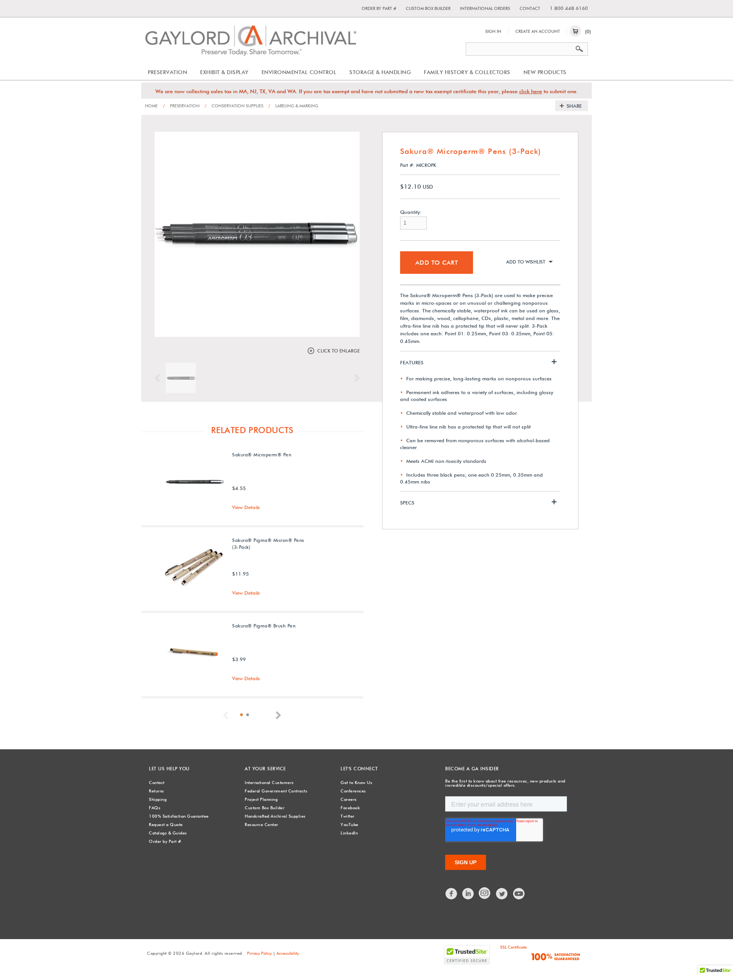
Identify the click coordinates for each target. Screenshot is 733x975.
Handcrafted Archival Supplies (275, 816)
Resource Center (261, 824)
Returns (156, 791)
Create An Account (537, 31)
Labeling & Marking (293, 105)
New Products (545, 72)
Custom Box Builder (428, 8)
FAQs (154, 807)
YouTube (349, 824)
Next (355, 378)
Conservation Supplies (234, 105)
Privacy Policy (259, 953)
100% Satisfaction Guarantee (179, 816)
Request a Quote (166, 824)
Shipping (157, 799)
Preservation (167, 72)
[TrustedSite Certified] (467, 954)
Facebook (350, 807)
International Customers (269, 782)
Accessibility (287, 953)
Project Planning (261, 799)
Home (151, 105)
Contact (530, 8)
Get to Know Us (356, 782)
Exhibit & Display (224, 72)
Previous (159, 378)
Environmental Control (299, 72)
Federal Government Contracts (276, 791)
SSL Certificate (513, 947)
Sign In (493, 31)
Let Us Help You (169, 768)
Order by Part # (379, 8)
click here (530, 91)
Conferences (353, 791)
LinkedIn (349, 833)
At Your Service (265, 768)
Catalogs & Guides (168, 833)
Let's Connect (359, 768)
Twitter (348, 816)
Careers (349, 799)
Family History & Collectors (467, 72)
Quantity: (410, 212)
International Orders (485, 8)
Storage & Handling (380, 72)
